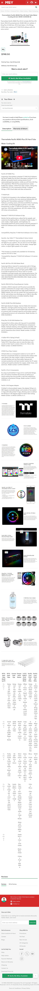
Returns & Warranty (7, 962)
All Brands (23, 946)
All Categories (24, 943)
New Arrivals (23, 939)
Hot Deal (22, 936)
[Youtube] (32, 955)
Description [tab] (6, 128)
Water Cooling (24, 11)
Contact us (16, 904)
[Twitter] (27, 955)
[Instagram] (22, 960)
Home (2, 11)
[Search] (36, 7)
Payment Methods (6, 958)
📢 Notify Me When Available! (19, 78)
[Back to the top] (36, 976)
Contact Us (4, 968)
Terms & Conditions (26, 81)
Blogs (3, 939)
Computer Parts (15, 11)
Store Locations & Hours (8, 933)
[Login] (31, 2)
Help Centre (5, 955)
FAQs (2, 952)
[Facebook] (22, 955)
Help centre (16, 901)
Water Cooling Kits (33, 11)
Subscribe (33, 922)
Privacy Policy (26, 988)
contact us (26, 117)
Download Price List (7, 971)
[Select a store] (27, 2)
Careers (3, 936)
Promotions (23, 933)
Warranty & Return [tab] (20, 128)
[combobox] (19, 7)
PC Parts (7, 11)
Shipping (4, 965)
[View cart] (35, 2)
